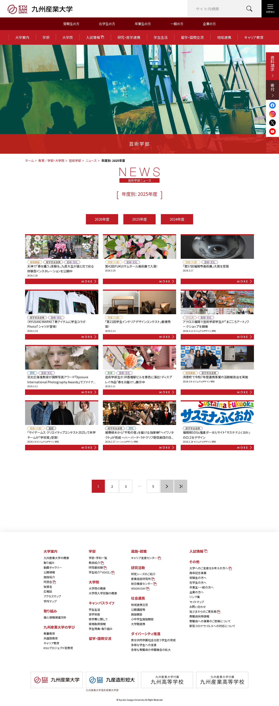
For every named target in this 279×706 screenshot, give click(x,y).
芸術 (51, 428)
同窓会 (48, 582)
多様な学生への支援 (144, 645)
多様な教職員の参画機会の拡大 (151, 650)
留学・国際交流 (192, 37)
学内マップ (50, 601)
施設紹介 (49, 577)
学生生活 (161, 37)
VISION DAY (138, 588)
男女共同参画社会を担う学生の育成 (153, 640)
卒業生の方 (143, 23)
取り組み (49, 563)
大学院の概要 (97, 588)
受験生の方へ (197, 578)
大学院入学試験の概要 (103, 593)
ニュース (91, 160)
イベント (189, 317)
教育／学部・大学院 (51, 160)
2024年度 (177, 219)
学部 (46, 37)
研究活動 (138, 567)
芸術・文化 (72, 262)
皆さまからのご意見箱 (203, 611)
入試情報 (93, 37)
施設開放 (136, 614)
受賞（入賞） (114, 262)
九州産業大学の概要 (56, 558)
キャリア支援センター (144, 558)
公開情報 (49, 572)
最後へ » (180, 486)
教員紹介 (95, 563)
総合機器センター (142, 584)
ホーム (29, 160)
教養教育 (49, 633)
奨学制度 (94, 614)
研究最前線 (96, 567)
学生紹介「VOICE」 (100, 572)
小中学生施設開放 (142, 619)
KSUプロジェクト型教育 (58, 648)
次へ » (167, 486)
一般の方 (176, 23)
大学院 (67, 37)
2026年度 (102, 219)
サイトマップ (196, 602)
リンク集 (194, 597)
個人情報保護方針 (55, 617)
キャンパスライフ (101, 602)
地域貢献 (34, 262)
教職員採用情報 (199, 616)
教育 (110, 373)
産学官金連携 (53, 262)
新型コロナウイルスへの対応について (212, 626)
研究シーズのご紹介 (143, 574)
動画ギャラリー (53, 567)
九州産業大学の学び (59, 627)
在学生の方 (107, 23)
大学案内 (22, 37)
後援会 (48, 587)
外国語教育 (51, 638)
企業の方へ (196, 592)
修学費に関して (98, 619)
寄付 (272, 87)
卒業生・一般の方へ (201, 587)
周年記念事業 (197, 573)
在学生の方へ (197, 582)
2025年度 (139, 219)
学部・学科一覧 (98, 558)
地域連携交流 (139, 605)
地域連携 (224, 37)
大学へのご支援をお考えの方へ (209, 568)
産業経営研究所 (141, 579)
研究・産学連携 (128, 37)
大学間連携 (138, 624)
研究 (32, 373)
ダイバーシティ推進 (145, 633)
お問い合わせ (197, 607)
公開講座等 (138, 609)
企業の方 (209, 23)
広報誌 (48, 591)
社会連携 (138, 598)
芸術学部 (75, 160)
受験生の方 (71, 23)
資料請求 (272, 63)
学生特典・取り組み (100, 629)
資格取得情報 (97, 624)
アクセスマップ (52, 596)
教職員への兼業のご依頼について (210, 621)
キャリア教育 (254, 37)
